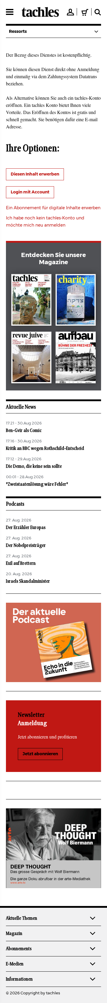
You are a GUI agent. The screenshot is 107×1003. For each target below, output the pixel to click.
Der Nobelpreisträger (26, 545)
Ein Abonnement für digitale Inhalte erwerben (53, 208)
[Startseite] (40, 12)
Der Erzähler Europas (25, 527)
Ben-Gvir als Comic (24, 430)
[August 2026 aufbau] (76, 359)
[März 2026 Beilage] (76, 301)
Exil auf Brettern (21, 563)
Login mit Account (30, 192)
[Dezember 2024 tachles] (31, 301)
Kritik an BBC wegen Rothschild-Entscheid (45, 448)
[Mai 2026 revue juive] (31, 359)
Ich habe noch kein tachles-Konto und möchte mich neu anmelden (45, 221)
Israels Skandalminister (28, 581)
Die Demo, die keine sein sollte (34, 466)
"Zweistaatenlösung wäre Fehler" (37, 484)
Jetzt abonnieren (40, 754)
